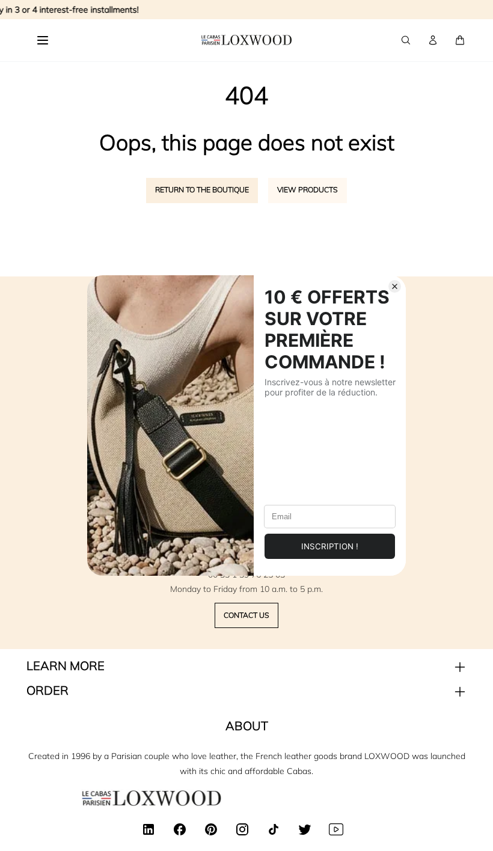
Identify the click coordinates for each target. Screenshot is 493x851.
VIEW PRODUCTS (307, 189)
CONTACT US (246, 615)
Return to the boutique (202, 189)
